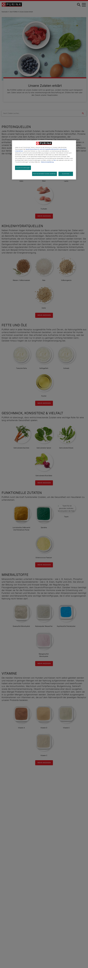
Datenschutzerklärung (47, 162)
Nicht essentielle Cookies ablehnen (44, 173)
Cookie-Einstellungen (23, 167)
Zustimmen (65, 173)
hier (55, 160)
